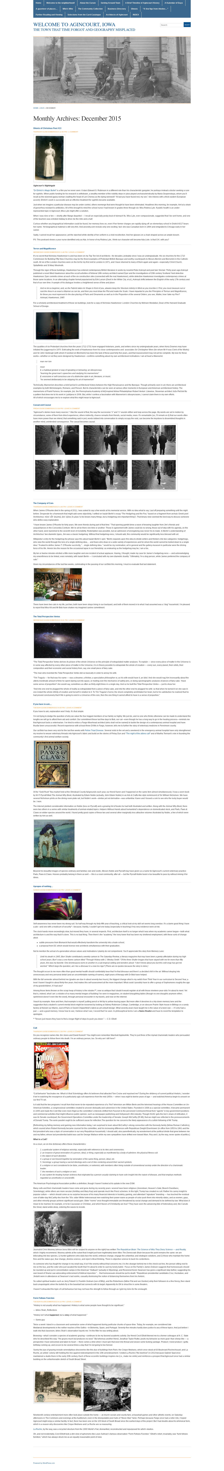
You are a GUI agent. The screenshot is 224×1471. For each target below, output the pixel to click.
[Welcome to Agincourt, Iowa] (112, 70)
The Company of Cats (43, 503)
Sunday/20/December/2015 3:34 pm (48, 890)
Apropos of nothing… (43, 886)
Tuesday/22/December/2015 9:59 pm (49, 708)
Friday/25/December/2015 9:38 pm (48, 408)
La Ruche (37, 1429)
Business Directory (117, 9)
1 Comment (73, 132)
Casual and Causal (42, 405)
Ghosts (134, 9)
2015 (42, 108)
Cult (35, 1028)
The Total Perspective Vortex (46, 616)
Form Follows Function (43, 1298)
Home (38, 3)
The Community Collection (90, 9)
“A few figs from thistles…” (155, 9)
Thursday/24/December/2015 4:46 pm (49, 507)
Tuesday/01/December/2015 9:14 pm (49, 1302)
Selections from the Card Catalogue (84, 15)
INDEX (136, 15)
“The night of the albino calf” (138, 733)
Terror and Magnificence (44, 249)
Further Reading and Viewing (49, 15)
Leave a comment (76, 252)
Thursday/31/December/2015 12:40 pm (50, 132)
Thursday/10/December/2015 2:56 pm (49, 1031)
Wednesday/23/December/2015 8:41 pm (50, 620)
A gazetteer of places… (47, 9)
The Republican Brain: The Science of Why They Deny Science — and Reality (151, 1249)
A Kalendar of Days (174, 3)
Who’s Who (68, 9)
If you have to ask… (42, 704)
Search (187, 25)
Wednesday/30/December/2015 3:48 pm (50, 252)
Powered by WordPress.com (44, 1463)
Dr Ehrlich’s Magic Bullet (45, 190)
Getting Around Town (110, 3)
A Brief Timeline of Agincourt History (142, 3)
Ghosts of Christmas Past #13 (47, 128)
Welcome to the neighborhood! (60, 3)
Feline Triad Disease (94, 730)
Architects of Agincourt (117, 15)
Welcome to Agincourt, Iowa (74, 24)
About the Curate (88, 3)
